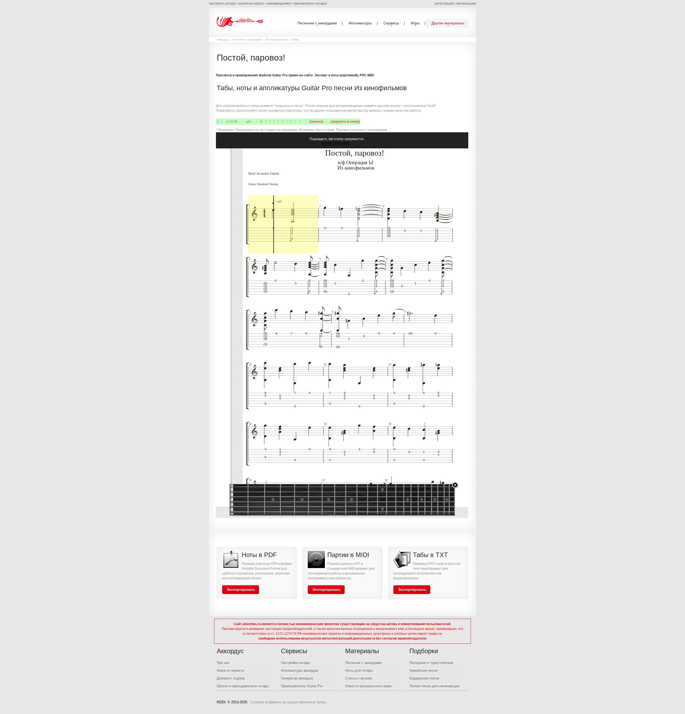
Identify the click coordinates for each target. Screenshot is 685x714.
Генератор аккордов (297, 678)
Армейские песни (423, 670)
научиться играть (251, 3)
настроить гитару (222, 3)
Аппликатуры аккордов (299, 670)
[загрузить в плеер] (345, 121)
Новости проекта (230, 670)
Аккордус (223, 39)
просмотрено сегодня (310, 3)
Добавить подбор (231, 678)
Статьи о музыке (358, 678)
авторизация (466, 3)
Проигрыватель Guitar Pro (302, 686)
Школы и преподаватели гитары (243, 686)
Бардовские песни (424, 678)
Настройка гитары (295, 663)
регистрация (444, 3)
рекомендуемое (279, 3)
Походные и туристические (431, 663)
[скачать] (316, 121)
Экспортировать (241, 590)
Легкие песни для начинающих (434, 686)
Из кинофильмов (276, 39)
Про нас (223, 663)
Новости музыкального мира (368, 686)
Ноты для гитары (359, 670)
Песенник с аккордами (247, 39)
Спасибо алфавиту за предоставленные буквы (288, 702)
